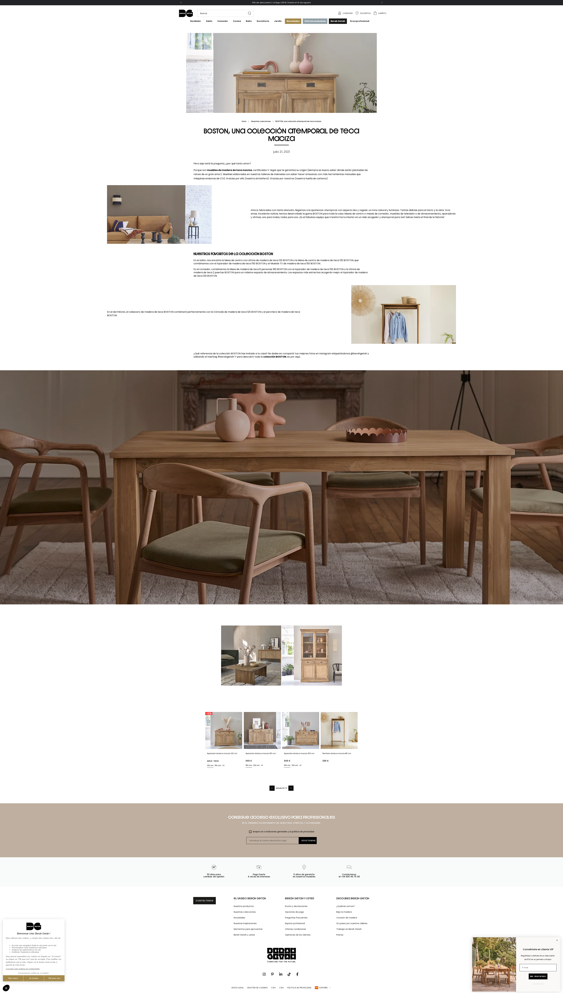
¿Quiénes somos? (345, 906)
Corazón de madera (346, 917)
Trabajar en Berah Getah (349, 929)
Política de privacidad (299, 987)
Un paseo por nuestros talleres (351, 923)
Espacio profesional (295, 923)
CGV (273, 987)
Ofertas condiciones (295, 929)
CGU (281, 987)
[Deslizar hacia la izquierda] (181, 2)
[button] (224, 13)
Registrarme (309, 840)
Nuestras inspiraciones (245, 923)
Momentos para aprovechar (248, 929)
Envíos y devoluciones (296, 906)
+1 (223, 765)
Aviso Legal (238, 987)
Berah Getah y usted (244, 934)
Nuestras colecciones (261, 121)
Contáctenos (204, 900)
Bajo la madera (344, 911)
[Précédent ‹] (272, 788)
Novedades (239, 917)
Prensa (339, 934)
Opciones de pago (294, 911)
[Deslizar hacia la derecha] (381, 2)
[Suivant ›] (291, 788)
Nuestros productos (244, 906)
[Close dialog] (557, 940)
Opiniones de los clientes (298, 934)
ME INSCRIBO (538, 976)
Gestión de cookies (257, 987)
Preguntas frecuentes (296, 917)
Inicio (244, 121)
